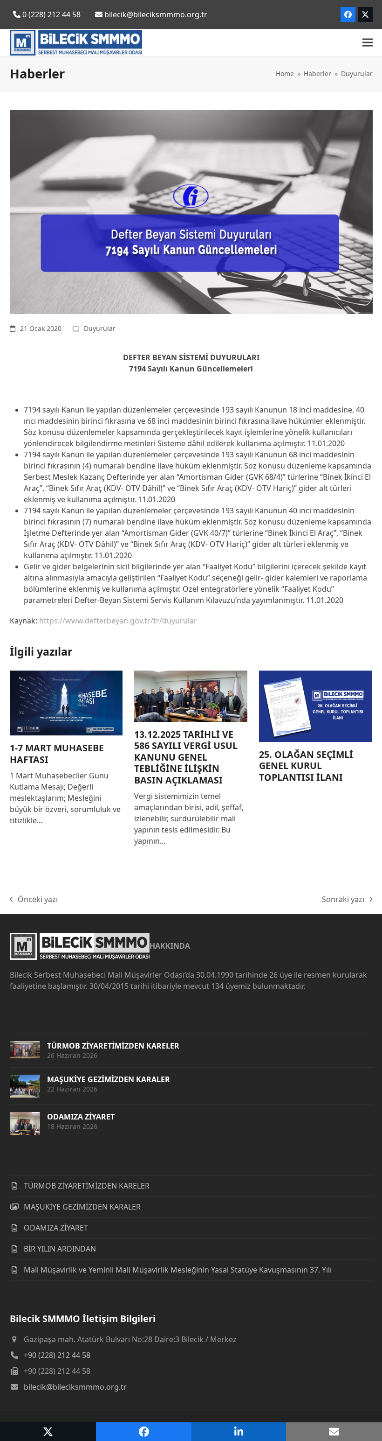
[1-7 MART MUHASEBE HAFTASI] (66, 702)
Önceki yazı (34, 899)
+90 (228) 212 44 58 (57, 1355)
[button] (367, 43)
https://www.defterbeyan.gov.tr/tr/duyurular (118, 621)
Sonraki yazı (343, 899)
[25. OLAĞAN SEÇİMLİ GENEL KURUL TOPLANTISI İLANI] (315, 705)
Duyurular (100, 328)
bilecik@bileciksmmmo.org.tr (75, 1387)
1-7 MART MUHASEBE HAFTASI (57, 753)
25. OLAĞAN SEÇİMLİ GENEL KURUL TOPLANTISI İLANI (306, 765)
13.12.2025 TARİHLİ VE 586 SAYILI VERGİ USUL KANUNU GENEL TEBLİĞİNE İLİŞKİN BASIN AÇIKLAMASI (186, 757)
